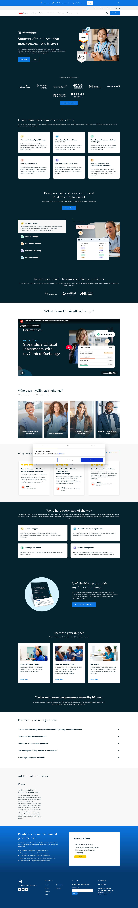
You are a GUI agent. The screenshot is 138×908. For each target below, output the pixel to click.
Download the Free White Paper (84, 605)
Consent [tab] (45, 446)
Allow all (91, 460)
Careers (47, 888)
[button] (95, 8)
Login (90, 3)
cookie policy (60, 453)
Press (46, 894)
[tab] (42, 226)
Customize (68, 460)
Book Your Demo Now (69, 103)
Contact (109, 8)
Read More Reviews (111, 453)
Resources (59, 885)
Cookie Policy (33, 885)
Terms (19, 885)
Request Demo (69, 208)
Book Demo (115, 13)
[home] (23, 13)
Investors (47, 891)
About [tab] (93, 446)
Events (101, 8)
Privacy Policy (25, 885)
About (94, 8)
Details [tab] (69, 446)
